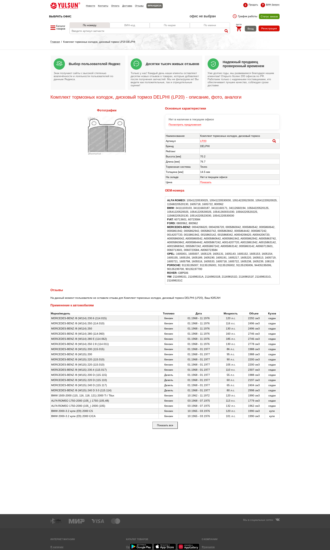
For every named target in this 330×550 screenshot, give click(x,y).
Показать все (165, 425)
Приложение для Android (141, 546)
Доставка (127, 6)
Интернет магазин (62, 539)
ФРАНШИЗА (155, 5)
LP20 (203, 141)
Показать (205, 182)
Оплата (115, 6)
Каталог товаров (137, 539)
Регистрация (269, 28)
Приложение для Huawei (188, 546)
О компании (210, 539)
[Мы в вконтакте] (277, 520)
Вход (250, 28)
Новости (90, 6)
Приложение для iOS (165, 546)
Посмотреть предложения (185, 124)
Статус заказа (269, 16)
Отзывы (139, 6)
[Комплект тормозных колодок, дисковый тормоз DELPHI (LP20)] (106, 153)
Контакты (103, 6)
